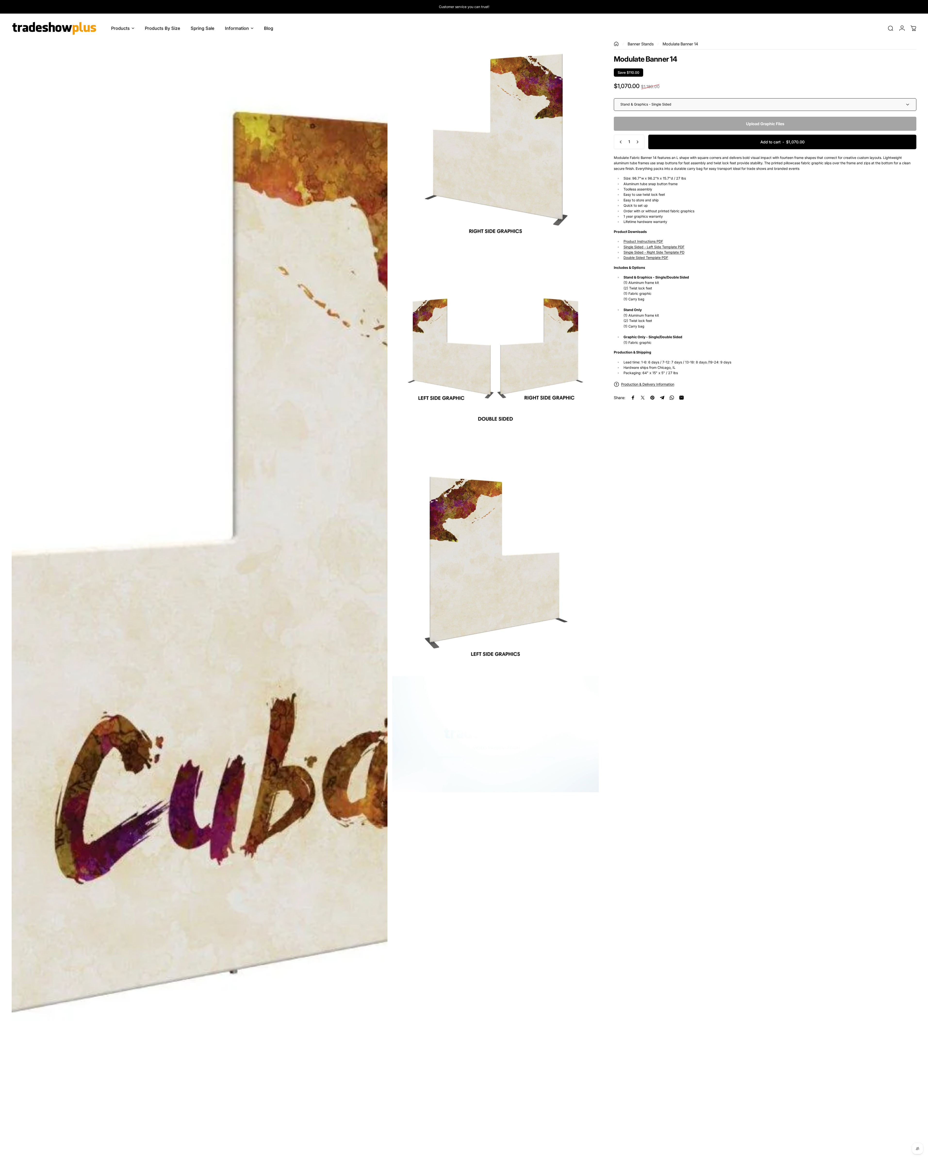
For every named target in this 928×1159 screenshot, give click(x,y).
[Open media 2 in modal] (495, 144)
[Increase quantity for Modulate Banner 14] (638, 142)
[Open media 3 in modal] (495, 356)
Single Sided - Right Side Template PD (654, 252)
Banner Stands (641, 43)
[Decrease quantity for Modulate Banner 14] (619, 142)
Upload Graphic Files (765, 123)
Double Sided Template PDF (646, 258)
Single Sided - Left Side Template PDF (654, 247)
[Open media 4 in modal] (495, 567)
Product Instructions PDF (643, 241)
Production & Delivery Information (647, 384)
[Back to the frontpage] (616, 43)
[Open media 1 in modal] (199, 597)
